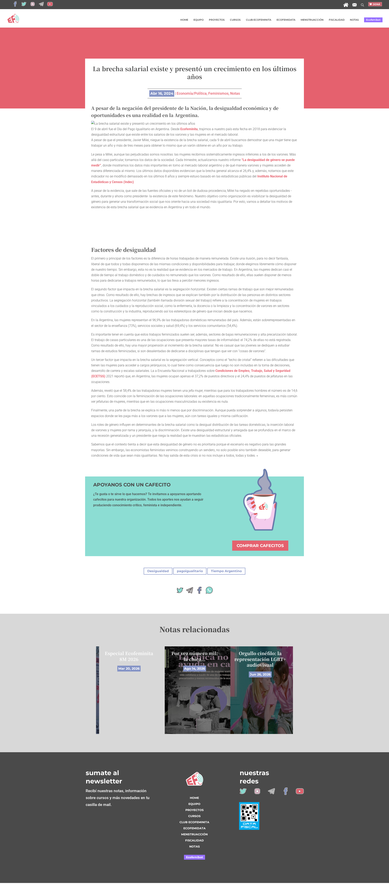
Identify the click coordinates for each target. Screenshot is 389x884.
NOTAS (354, 19)
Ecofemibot (373, 19)
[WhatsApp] (209, 591)
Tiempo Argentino (226, 571)
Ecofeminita (189, 129)
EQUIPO (198, 19)
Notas (235, 93)
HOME (184, 19)
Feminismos (218, 93)
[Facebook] (199, 591)
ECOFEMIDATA (286, 19)
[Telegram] (189, 591)
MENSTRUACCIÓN (312, 19)
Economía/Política (192, 93)
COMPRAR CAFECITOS (260, 545)
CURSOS (235, 19)
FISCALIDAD (337, 19)
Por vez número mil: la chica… (194, 656)
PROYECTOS (217, 19)
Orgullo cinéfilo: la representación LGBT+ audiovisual (260, 659)
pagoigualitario (190, 571)
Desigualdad (158, 571)
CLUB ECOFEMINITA (258, 19)
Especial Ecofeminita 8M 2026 (129, 656)
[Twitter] (180, 591)
